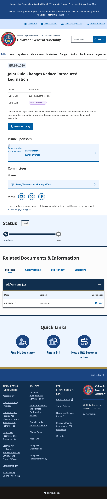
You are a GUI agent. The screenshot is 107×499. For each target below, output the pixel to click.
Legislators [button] (22, 54)
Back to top (96, 374)
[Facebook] (41, 196)
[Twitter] (31, 196)
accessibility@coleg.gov (19, 209)
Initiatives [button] (51, 54)
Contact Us (91, 413)
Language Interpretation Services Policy (36, 395)
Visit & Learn (50, 23)
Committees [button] (37, 54)
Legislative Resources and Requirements (10, 435)
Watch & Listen (97, 23)
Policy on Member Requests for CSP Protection (64, 426)
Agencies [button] (101, 54)
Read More (92, 3)
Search (100, 39)
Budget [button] (64, 54)
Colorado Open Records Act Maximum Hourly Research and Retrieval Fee (11, 419)
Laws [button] (11, 54)
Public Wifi (35, 438)
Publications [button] (86, 54)
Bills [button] (3, 54)
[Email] (21, 196)
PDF (101, 303)
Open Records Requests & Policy (38, 424)
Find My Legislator (73, 23)
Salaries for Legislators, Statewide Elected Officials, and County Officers (11, 452)
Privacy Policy (36, 432)
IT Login (60, 436)
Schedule (32, 23)
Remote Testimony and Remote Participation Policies (38, 410)
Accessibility (8, 395)
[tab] (10, 270)
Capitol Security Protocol (10, 404)
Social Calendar (63, 406)
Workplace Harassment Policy (38, 457)
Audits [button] (73, 54)
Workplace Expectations (36, 447)
